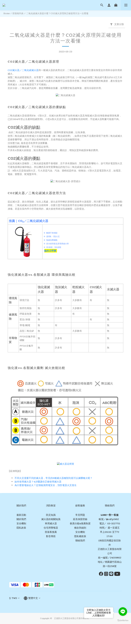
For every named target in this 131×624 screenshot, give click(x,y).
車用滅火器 (51, 523)
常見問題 (80, 515)
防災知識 (51, 515)
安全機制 (21, 523)
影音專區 (51, 536)
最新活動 (21, 515)
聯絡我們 (80, 540)
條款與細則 (80, 528)
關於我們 (21, 519)
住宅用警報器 (51, 528)
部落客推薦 (51, 532)
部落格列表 (18, 13)
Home (6, 13)
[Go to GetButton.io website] (122, 620)
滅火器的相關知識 (50, 519)
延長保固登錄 (80, 519)
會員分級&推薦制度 (80, 523)
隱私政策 (21, 528)
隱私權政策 (80, 536)
